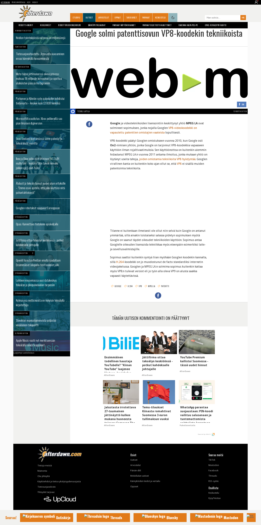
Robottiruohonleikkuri (69, 25)
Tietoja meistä (44, 465)
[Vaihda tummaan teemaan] (172, 17)
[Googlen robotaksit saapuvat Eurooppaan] (41, 207)
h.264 (130, 286)
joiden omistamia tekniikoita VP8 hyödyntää (167, 159)
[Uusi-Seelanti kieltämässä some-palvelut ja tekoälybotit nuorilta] (41, 139)
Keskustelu (160, 17)
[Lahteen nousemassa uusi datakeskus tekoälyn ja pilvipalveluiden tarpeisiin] (41, 281)
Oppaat (118, 17)
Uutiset (89, 17)
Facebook (213, 470)
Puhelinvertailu (18, 2)
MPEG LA (151, 286)
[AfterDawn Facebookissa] (201, 17)
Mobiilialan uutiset (139, 475)
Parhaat (146, 17)
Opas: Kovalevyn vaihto (216, 25)
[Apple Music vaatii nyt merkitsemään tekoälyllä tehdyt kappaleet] (41, 341)
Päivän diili (135, 470)
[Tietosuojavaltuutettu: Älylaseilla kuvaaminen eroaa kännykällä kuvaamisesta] (41, 54)
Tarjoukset (131, 17)
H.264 (120, 262)
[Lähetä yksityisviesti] (93, 111)
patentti (165, 286)
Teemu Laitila (83, 111)
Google (118, 286)
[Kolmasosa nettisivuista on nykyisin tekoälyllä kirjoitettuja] (41, 301)
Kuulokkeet (45, 25)
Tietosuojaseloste (46, 486)
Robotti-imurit (26, 25)
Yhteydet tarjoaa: (46, 492)
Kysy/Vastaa (214, 498)
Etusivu (76, 17)
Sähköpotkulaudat (97, 25)
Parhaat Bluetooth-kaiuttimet (157, 25)
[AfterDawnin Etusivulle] (35, 13)
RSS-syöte (213, 481)
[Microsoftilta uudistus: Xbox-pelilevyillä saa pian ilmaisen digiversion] (41, 119)
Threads (212, 475)
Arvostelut (103, 17)
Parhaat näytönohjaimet (124, 25)
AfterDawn (5, 2)
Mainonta (42, 471)
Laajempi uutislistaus (23, 352)
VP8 (179, 163)
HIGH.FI (35, 2)
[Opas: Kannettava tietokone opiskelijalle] (41, 223)
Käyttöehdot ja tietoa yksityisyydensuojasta (59, 481)
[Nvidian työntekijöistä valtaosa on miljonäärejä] (41, 36)
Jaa (243, 104)
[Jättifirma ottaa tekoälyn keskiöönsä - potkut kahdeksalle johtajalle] (41, 241)
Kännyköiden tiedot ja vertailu (145, 481)
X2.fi (29, 2)
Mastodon (213, 465)
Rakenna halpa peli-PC (188, 25)
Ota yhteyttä (43, 476)
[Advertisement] (159, 197)
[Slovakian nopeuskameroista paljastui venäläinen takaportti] (41, 321)
